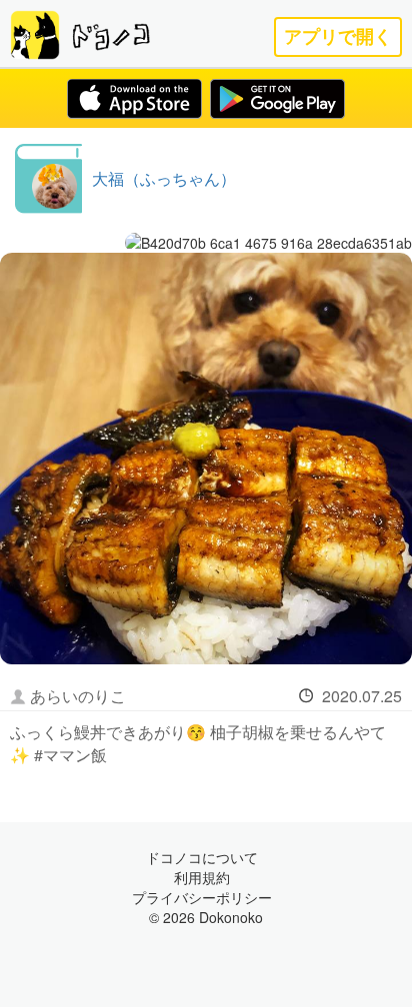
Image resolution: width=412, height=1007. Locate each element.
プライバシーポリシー (202, 897)
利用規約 (202, 877)
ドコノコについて (202, 857)
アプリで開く (338, 36)
